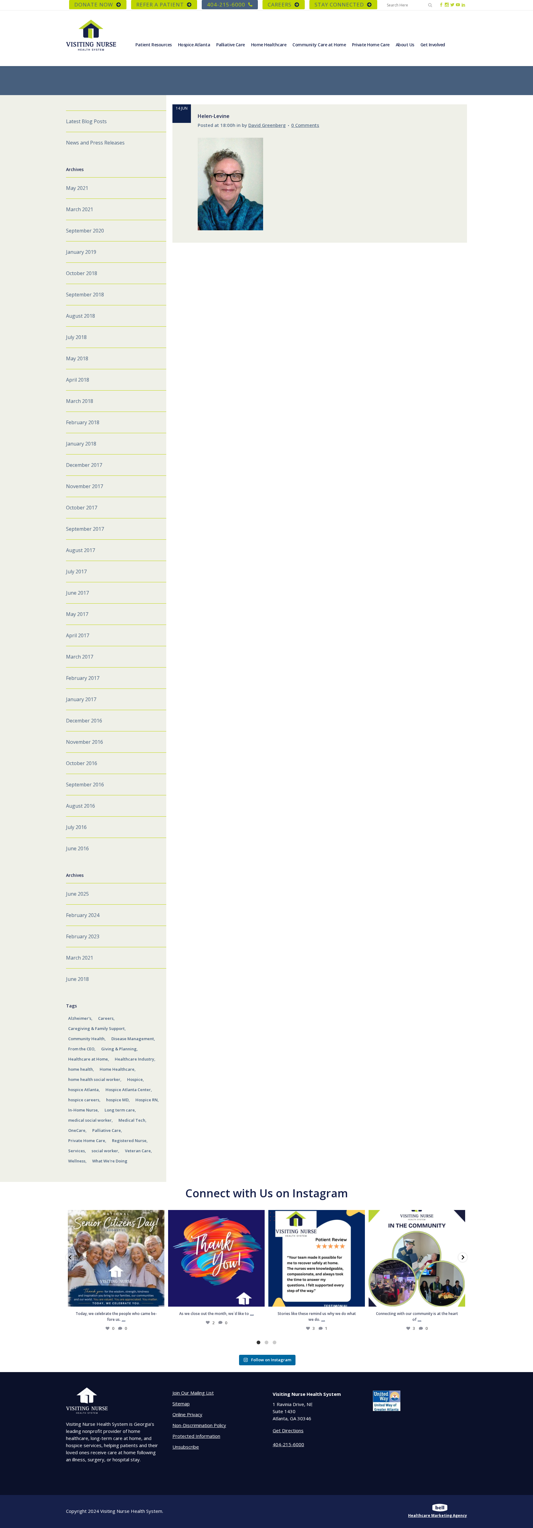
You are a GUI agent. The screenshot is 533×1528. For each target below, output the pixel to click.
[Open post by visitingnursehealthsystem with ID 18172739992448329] (116, 1258)
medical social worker (90, 1120)
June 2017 (77, 592)
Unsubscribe (185, 1447)
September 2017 (85, 528)
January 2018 (81, 443)
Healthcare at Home (88, 1059)
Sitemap (181, 1403)
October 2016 (81, 763)
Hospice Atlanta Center (128, 1089)
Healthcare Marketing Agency (437, 1515)
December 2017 (84, 465)
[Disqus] (319, 320)
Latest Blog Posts (86, 121)
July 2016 (76, 827)
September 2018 (85, 294)
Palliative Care (106, 1130)
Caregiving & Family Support (96, 1028)
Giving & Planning (119, 1049)
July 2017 (76, 571)
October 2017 (81, 507)
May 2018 (77, 358)
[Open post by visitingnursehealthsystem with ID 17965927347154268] (316, 1258)
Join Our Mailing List (193, 1393)
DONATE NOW (93, 4)
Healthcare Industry (134, 1059)
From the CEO (81, 1049)
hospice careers (83, 1100)
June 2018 (77, 979)
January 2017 (81, 699)
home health (80, 1069)
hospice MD (117, 1100)
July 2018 (76, 337)
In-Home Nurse (83, 1110)
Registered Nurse (129, 1140)
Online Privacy (187, 1414)
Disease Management (132, 1038)
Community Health (86, 1038)
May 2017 (77, 614)
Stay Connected (339, 4)
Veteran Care (138, 1150)
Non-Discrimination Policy (199, 1425)
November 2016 (84, 742)
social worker (105, 1150)
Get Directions (288, 1430)
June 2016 (77, 848)
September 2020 (85, 230)
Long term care (120, 1110)
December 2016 (84, 720)
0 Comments (305, 125)
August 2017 (80, 550)
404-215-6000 (226, 4)
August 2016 (80, 805)
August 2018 (80, 315)
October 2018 (81, 273)
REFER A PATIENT (160, 4)
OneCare (76, 1130)
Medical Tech (131, 1120)
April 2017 (77, 635)
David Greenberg (267, 125)
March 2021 (79, 209)
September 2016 (85, 784)
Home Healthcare (117, 1069)
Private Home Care (86, 1140)
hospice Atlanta (83, 1089)
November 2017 (84, 486)
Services (76, 1150)
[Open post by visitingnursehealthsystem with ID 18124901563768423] (417, 1258)
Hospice (135, 1079)
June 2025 (77, 893)
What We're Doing (109, 1161)
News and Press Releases (95, 142)
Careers (106, 1018)
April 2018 (77, 379)
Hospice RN (146, 1100)
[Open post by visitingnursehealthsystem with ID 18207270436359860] (216, 1258)
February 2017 (82, 678)
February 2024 (82, 915)
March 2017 (79, 656)
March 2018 (79, 401)
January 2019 (81, 252)
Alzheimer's (79, 1018)
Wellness (76, 1161)
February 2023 (82, 936)
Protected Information (196, 1436)
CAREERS (279, 4)
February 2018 (82, 422)
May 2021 (77, 188)
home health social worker (94, 1079)
